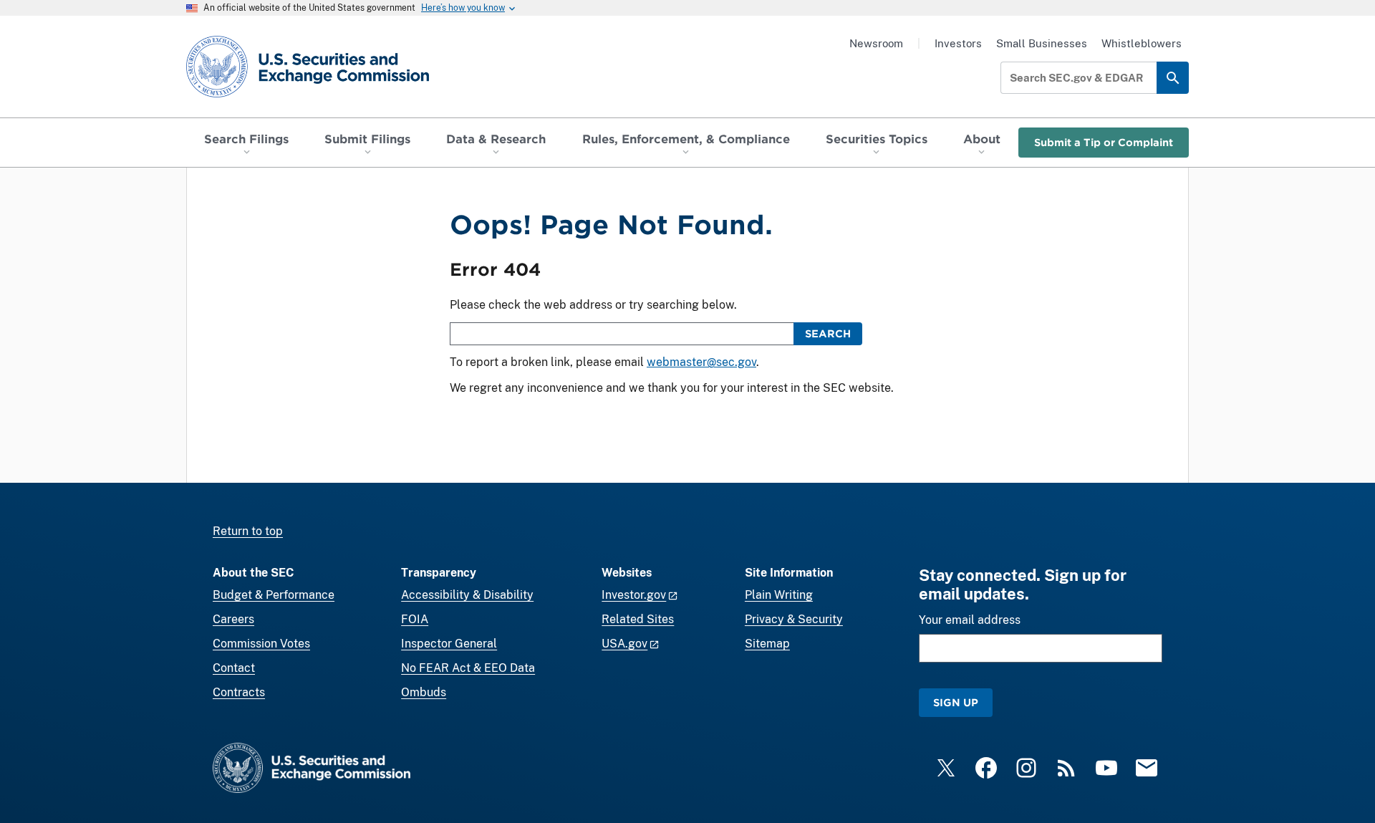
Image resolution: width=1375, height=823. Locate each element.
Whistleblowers (1141, 43)
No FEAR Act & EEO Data (468, 668)
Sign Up (955, 702)
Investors (958, 43)
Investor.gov (634, 595)
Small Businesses (1041, 43)
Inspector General (449, 643)
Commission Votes (261, 643)
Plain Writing (779, 595)
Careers (233, 619)
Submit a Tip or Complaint (1103, 142)
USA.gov (624, 643)
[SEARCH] (1173, 78)
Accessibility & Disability (467, 595)
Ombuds (423, 692)
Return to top (248, 531)
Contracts (239, 692)
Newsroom (876, 43)
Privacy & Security (794, 619)
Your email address (970, 620)
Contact (234, 668)
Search (828, 333)
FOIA (414, 619)
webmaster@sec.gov (701, 362)
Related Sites (638, 619)
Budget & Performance (273, 595)
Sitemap (767, 643)
